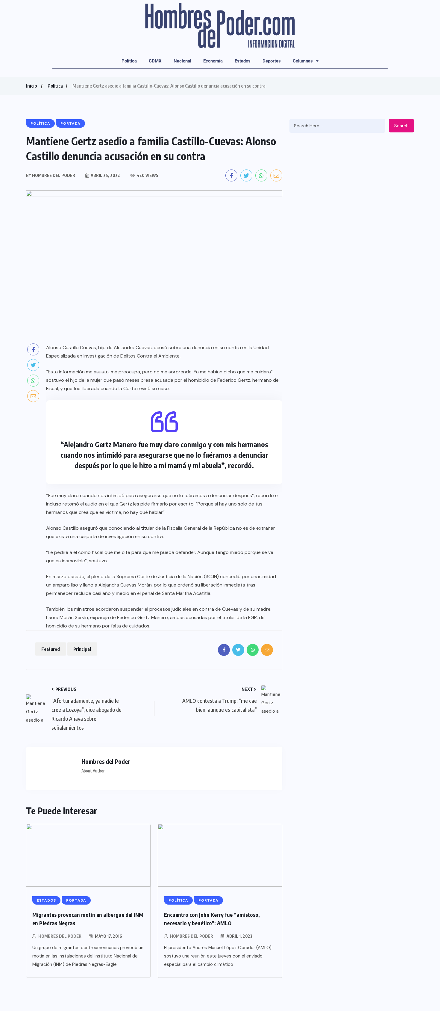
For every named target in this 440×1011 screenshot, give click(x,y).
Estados (243, 61)
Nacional (182, 61)
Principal (82, 649)
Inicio (31, 86)
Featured (50, 649)
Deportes (272, 61)
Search (401, 126)
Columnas (303, 61)
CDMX (155, 61)
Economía (213, 61)
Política (129, 61)
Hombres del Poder (59, 936)
